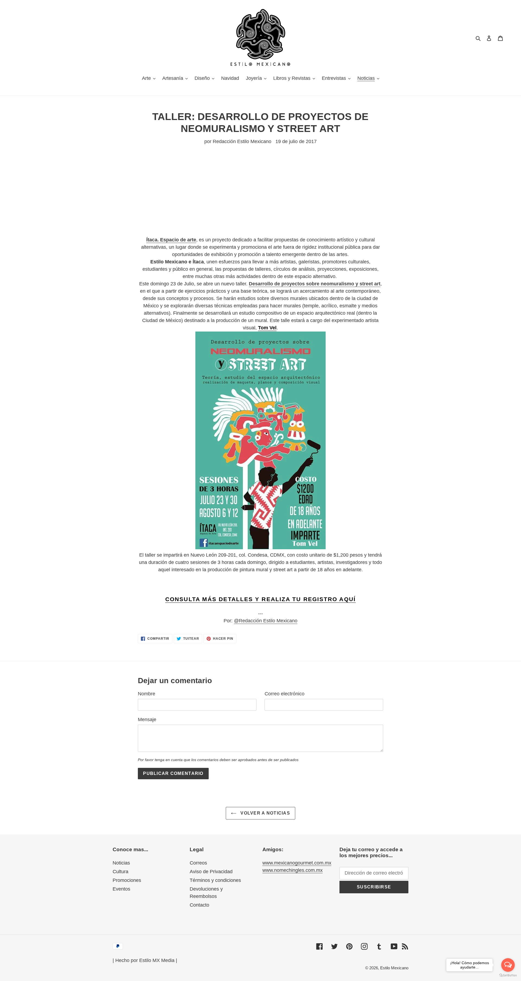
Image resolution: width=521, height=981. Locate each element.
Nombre (146, 693)
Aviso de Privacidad (211, 871)
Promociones (127, 880)
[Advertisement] (260, 198)
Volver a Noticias (264, 813)
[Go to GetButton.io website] (508, 975)
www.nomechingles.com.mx (292, 870)
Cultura (120, 871)
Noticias (121, 863)
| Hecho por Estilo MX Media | (145, 960)
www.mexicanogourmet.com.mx (296, 863)
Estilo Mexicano (394, 968)
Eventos (121, 889)
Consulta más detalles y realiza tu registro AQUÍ (260, 599)
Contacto (199, 905)
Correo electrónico (284, 693)
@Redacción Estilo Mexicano (265, 620)
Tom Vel (267, 327)
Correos (198, 863)
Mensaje (147, 719)
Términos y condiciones (215, 880)
